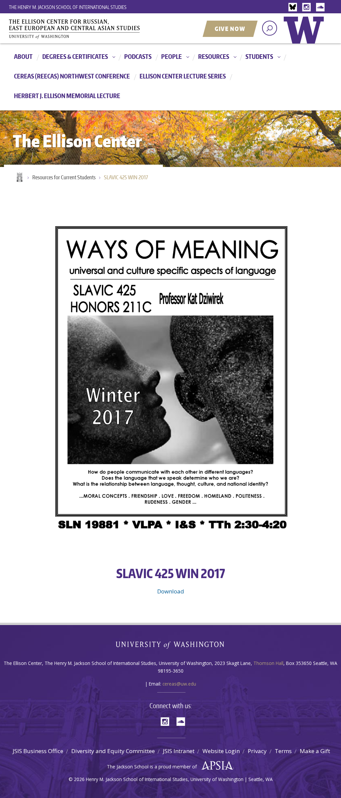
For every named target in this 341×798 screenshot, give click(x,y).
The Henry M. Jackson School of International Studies (68, 7)
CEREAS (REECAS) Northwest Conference (72, 76)
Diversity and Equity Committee (113, 751)
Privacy (257, 751)
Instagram (308, 7)
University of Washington (305, 35)
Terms (283, 751)
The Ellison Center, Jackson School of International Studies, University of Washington (84, 29)
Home (19, 177)
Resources (213, 56)
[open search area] (269, 28)
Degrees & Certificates (75, 56)
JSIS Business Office (38, 751)
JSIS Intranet (178, 751)
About (23, 56)
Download (170, 591)
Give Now (230, 28)
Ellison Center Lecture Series (183, 76)
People (171, 56)
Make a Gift (315, 751)
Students (259, 56)
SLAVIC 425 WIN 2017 (126, 177)
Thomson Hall (268, 663)
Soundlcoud (321, 7)
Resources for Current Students (64, 177)
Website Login (221, 751)
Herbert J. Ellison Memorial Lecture (67, 95)
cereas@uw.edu (179, 684)
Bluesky (294, 7)
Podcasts (138, 56)
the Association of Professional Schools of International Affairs (215, 765)
